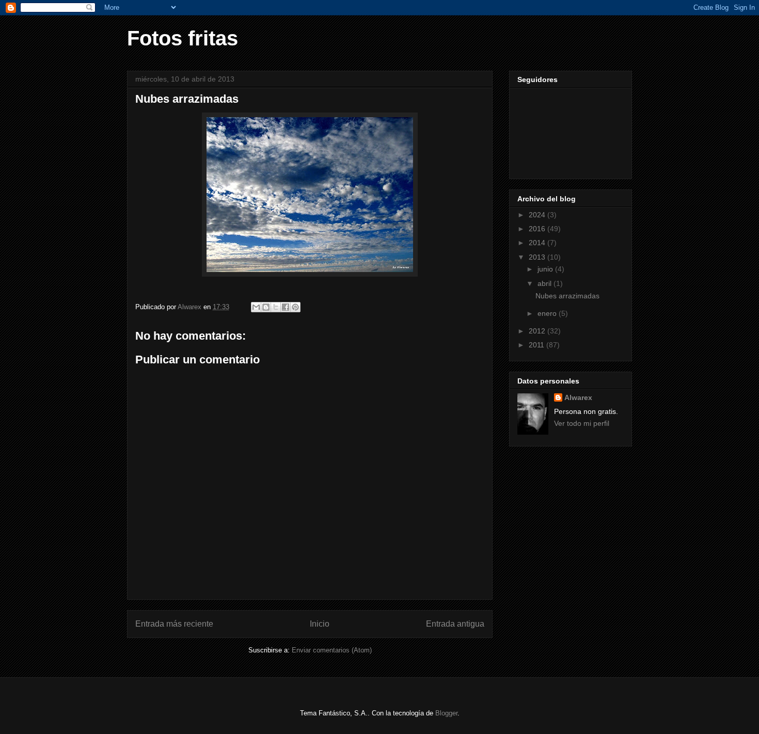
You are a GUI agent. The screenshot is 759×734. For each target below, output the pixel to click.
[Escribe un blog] (266, 307)
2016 (538, 229)
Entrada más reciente (174, 623)
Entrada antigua (455, 623)
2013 (538, 257)
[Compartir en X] (276, 307)
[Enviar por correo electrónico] (256, 307)
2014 (538, 242)
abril (545, 283)
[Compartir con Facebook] (285, 307)
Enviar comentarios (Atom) (332, 650)
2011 (537, 345)
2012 (538, 331)
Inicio (319, 623)
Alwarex (578, 397)
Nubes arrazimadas (567, 296)
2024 (538, 215)
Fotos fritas (182, 38)
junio (546, 269)
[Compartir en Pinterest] (295, 307)
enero (548, 313)
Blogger (446, 713)
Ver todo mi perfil (581, 423)
